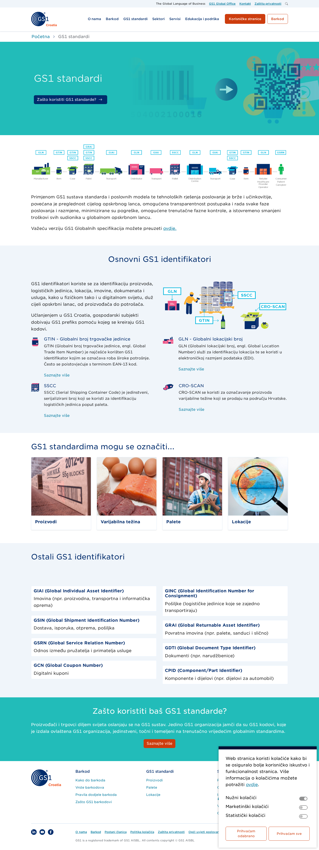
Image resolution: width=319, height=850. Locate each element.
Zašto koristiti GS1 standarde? (66, 99)
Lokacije (153, 795)
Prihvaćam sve (289, 834)
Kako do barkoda (90, 780)
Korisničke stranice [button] (245, 19)
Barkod (82, 771)
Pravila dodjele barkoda (96, 795)
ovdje (252, 784)
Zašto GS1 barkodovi (93, 802)
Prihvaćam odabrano (246, 833)
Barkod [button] (277, 19)
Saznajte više (57, 375)
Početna (41, 36)
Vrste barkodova (89, 787)
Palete (151, 787)
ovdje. (170, 228)
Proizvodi (154, 780)
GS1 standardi (160, 771)
